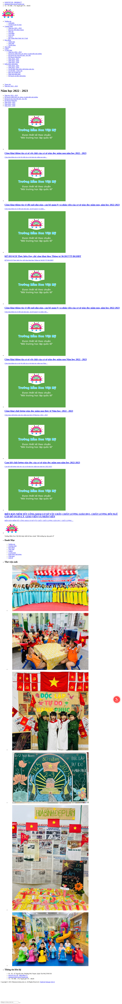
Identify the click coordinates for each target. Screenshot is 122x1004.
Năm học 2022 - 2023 (15, 52)
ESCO (53, 982)
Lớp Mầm (11, 33)
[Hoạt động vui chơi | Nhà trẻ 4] (64, 939)
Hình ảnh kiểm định (14, 74)
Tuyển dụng (12, 45)
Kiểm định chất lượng (11, 64)
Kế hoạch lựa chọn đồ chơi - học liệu (19, 55)
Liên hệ (10, 558)
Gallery (7, 48)
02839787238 (9, 2)
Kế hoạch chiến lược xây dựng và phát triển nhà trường (25, 54)
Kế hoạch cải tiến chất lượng (17, 76)
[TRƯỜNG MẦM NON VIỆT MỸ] (8, 18)
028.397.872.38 (13, 975)
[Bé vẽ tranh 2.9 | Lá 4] (64, 778)
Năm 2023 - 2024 (13, 60)
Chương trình (9, 26)
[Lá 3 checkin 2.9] (64, 711)
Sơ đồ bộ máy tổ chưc (15, 25)
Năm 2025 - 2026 (13, 62)
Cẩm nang (11, 556)
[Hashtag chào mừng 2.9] (64, 858)
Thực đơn (7, 47)
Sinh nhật (11, 43)
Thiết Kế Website (45, 982)
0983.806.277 (23, 975)
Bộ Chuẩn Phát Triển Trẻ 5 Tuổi (18, 38)
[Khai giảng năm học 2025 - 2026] (64, 588)
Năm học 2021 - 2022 (15, 28)
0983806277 (18, 2)
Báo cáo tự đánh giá (14, 72)
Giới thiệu (11, 23)
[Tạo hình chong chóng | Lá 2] (64, 641)
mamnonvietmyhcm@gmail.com (14, 4)
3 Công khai (8, 50)
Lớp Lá (10, 36)
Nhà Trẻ (10, 31)
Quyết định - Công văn (15, 71)
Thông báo (11, 42)
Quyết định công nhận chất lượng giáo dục (21, 69)
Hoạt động (8, 40)
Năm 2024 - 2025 (13, 59)
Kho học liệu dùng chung (16, 30)
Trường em (8, 21)
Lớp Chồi (11, 35)
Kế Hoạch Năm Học (14, 57)
